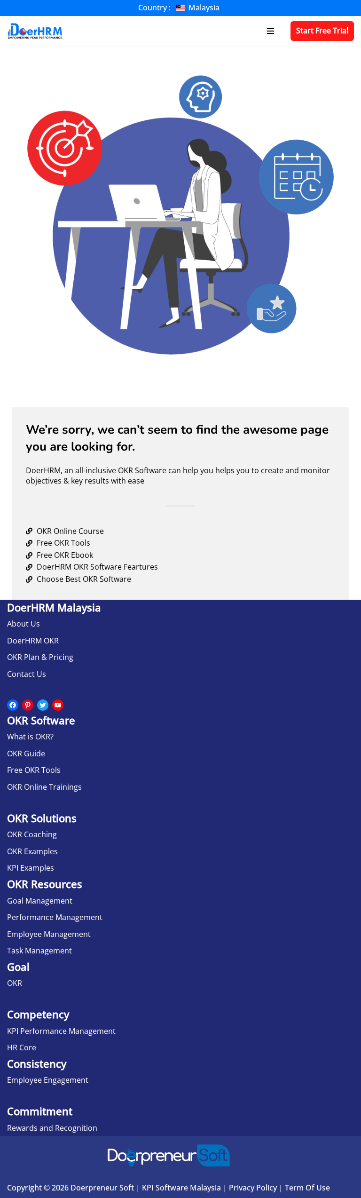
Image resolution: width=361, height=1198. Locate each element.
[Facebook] (12, 705)
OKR (14, 983)
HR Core (21, 1047)
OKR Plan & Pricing (40, 657)
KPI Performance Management (61, 1031)
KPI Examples (30, 868)
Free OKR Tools (34, 770)
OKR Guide (26, 753)
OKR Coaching (32, 834)
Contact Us (26, 674)
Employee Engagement (47, 1080)
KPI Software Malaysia (181, 1187)
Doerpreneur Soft (102, 1187)
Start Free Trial (322, 30)
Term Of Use (307, 1187)
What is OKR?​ (30, 736)
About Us (23, 624)
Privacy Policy (253, 1187)
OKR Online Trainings (44, 787)
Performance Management (54, 917)
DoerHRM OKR (33, 640)
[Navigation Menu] (270, 31)
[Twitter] (42, 705)
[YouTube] (57, 705)
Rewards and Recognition (52, 1128)
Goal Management (39, 901)
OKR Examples (32, 851)
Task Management (39, 950)
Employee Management (49, 934)
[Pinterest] (27, 705)
